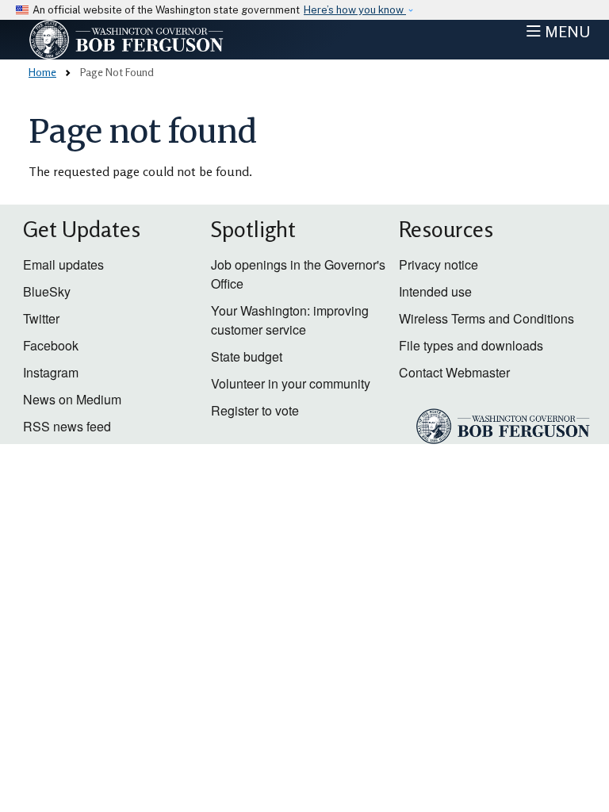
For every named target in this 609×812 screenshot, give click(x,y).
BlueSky (47, 291)
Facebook (51, 345)
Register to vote (255, 410)
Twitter (41, 318)
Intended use (435, 291)
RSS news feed (67, 426)
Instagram (51, 372)
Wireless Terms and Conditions (486, 318)
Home (42, 72)
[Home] (158, 39)
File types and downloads (471, 345)
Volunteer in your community (290, 383)
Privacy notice (438, 264)
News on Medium (72, 399)
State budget (246, 356)
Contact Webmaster (454, 372)
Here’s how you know (355, 10)
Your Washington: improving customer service (290, 320)
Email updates (63, 264)
